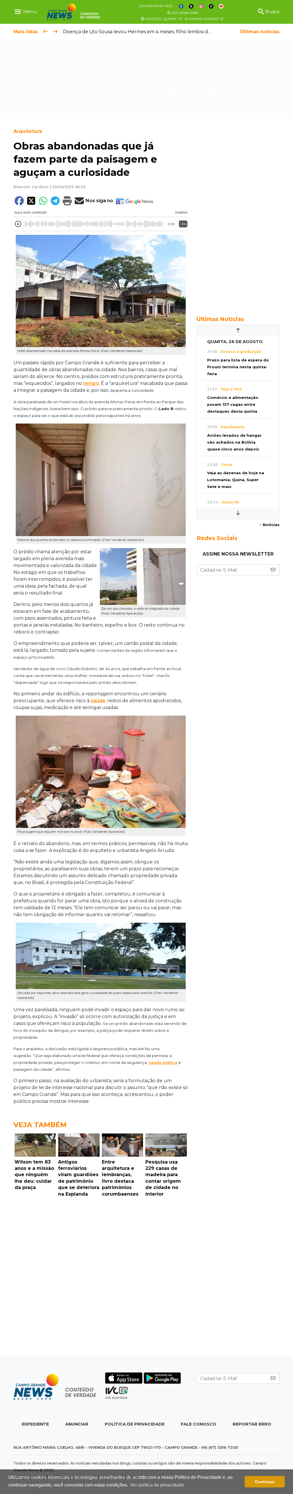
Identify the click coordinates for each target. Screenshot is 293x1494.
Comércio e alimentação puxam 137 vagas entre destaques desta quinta (232, 404)
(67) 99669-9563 (184, 13)
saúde (98, 700)
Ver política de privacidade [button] (157, 1485)
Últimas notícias (260, 31)
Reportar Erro (252, 1424)
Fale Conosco (198, 1424)
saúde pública (163, 1062)
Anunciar (76, 1424)
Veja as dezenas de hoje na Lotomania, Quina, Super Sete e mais (235, 480)
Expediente (35, 1424)
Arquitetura (27, 131)
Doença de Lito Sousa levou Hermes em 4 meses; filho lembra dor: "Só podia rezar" (157, 31)
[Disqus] (100, 1278)
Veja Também (40, 1125)
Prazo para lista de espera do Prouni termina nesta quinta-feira (238, 367)
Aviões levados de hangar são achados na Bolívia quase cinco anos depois (234, 442)
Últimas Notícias (220, 319)
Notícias (269, 525)
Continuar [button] (264, 1481)
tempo (91, 383)
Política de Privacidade (135, 1424)
